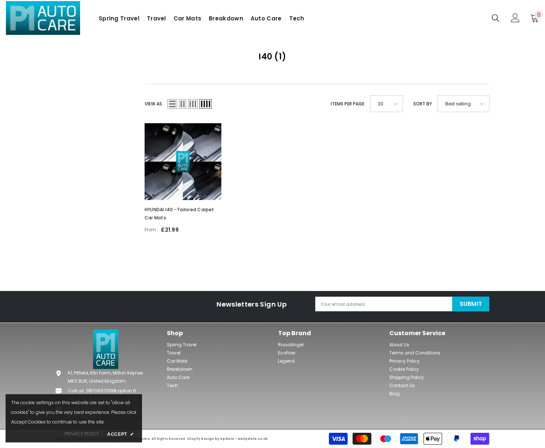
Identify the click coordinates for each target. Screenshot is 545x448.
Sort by (422, 104)
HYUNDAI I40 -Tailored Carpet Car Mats (179, 213)
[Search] (496, 18)
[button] (272, 57)
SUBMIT (471, 304)
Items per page (347, 104)
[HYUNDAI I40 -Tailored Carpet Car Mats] (183, 161)
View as (153, 104)
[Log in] (515, 17)
